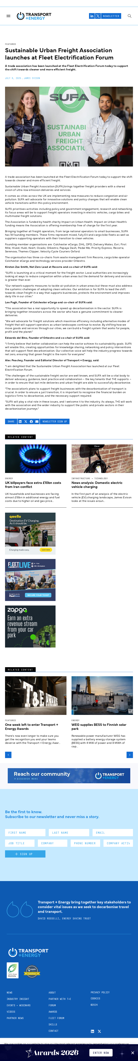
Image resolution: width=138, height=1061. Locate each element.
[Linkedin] (92, 1031)
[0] (30, 553)
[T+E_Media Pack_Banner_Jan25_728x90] (69, 782)
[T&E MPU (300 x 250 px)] (30, 646)
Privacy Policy (100, 992)
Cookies (95, 998)
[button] (20, 421)
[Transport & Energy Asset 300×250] (30, 600)
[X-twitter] (99, 1031)
